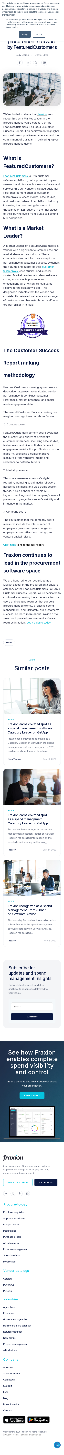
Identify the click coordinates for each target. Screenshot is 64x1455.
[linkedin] (28, 63)
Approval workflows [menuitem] (14, 1218)
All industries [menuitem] (10, 1350)
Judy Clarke (22, 55)
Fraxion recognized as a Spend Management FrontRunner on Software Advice (30, 910)
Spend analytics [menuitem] (12, 1255)
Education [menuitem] (8, 1313)
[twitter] (36, 63)
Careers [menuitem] (7, 1410)
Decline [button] (38, 34)
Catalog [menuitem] (7, 1278)
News (9, 642)
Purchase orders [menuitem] (12, 1236)
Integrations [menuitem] (9, 1230)
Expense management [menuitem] (15, 1249)
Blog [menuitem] (5, 1398)
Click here (9, 544)
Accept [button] (25, 34)
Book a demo (32, 1095)
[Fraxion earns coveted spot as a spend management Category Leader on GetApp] (32, 787)
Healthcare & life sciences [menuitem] (17, 1325)
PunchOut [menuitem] (8, 1284)
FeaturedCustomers (16, 176)
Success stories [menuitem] (11, 1373)
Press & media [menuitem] (11, 1404)
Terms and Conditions (30, 1434)
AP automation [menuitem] (11, 1243)
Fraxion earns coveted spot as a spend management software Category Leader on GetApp (30, 728)
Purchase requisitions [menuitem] (14, 1212)
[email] (44, 63)
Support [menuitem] (7, 1385)
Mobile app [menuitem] (9, 1261)
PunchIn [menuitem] (7, 1291)
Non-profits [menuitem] (9, 1337)
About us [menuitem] (8, 1367)
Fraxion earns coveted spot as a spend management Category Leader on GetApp (28, 819)
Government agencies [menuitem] (15, 1319)
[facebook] (20, 63)
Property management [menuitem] (15, 1344)
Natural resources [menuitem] (12, 1331)
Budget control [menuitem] (11, 1224)
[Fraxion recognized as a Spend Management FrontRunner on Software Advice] (32, 878)
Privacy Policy (11, 1434)
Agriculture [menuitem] (9, 1307)
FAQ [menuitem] (5, 1392)
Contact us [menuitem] (9, 1379)
